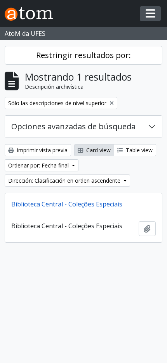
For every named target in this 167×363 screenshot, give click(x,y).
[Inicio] (32, 14)
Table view (138, 150)
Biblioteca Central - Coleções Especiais (66, 204)
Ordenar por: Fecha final (39, 165)
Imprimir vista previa (41, 150)
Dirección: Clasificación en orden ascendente (65, 180)
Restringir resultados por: (83, 55)
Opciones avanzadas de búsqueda (73, 126)
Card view (98, 150)
